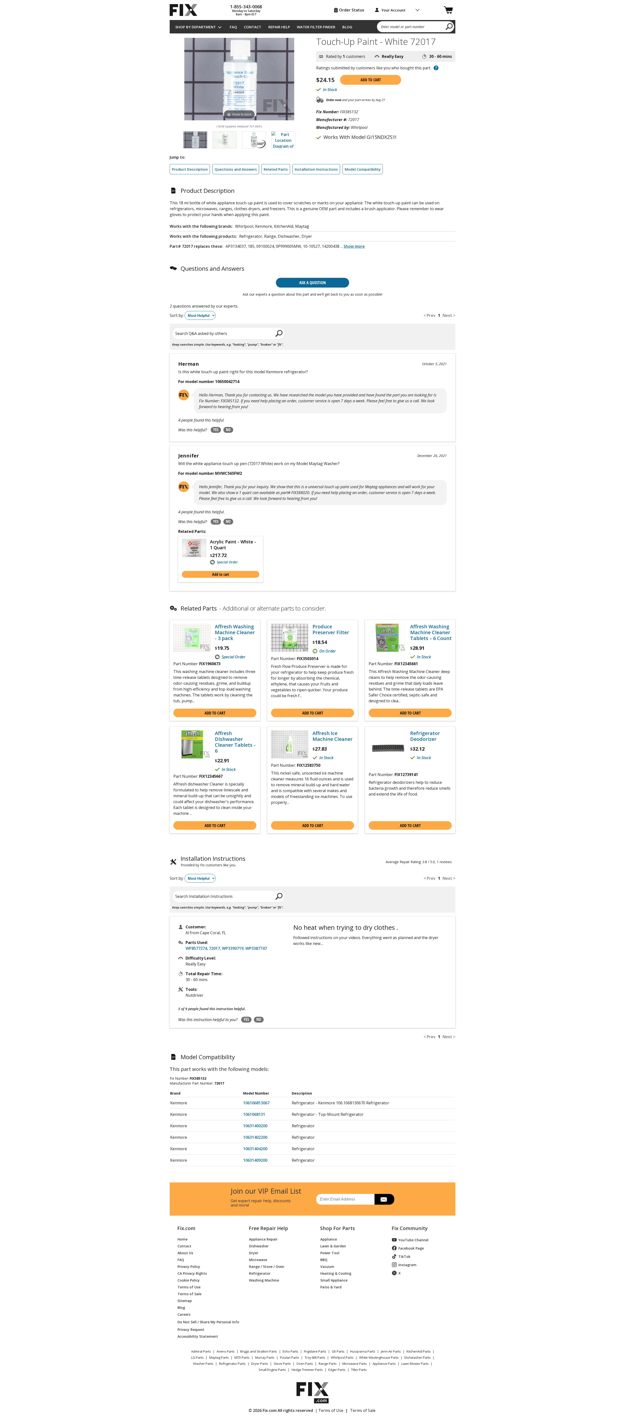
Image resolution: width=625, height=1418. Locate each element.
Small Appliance (333, 1280)
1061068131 (254, 1114)
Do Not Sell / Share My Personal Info (206, 1322)
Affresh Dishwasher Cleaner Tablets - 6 (235, 742)
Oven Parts (304, 1363)
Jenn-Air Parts (391, 1351)
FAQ (233, 26)
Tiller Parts (359, 1369)
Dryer (253, 1252)
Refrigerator (260, 1273)
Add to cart (371, 80)
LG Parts (197, 1357)
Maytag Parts (219, 1357)
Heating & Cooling (335, 1273)
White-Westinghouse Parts (379, 1357)
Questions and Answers (236, 169)
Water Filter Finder (316, 26)
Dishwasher (259, 1245)
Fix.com (186, 1228)
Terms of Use (188, 1286)
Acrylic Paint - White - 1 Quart (233, 544)
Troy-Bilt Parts (315, 1357)
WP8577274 (196, 948)
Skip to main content (312, 12)
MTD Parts (242, 1357)
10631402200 (255, 1137)
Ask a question (312, 282)
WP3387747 (256, 948)
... (352, 246)
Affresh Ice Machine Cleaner (332, 736)
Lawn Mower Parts (415, 1363)
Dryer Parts (259, 1363)
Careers (183, 1314)
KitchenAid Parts (418, 1351)
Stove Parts (282, 1363)
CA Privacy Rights (192, 1273)
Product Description (190, 169)
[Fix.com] (185, 10)
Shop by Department (195, 26)
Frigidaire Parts (315, 1351)
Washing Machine (264, 1280)
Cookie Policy (188, 1280)
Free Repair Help (268, 1228)
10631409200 (255, 1160)
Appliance (328, 1239)
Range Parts (328, 1363)
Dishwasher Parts (417, 1357)
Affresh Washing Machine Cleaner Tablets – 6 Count (431, 632)
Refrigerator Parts (232, 1363)
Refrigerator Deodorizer (425, 736)
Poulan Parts (289, 1357)
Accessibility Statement (197, 1336)
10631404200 (255, 1148)
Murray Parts (264, 1357)
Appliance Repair (263, 1239)
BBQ (323, 1259)
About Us (185, 1252)
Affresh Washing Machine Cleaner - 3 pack (235, 632)
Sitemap (184, 1300)
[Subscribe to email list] (384, 1199)
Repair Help (279, 26)
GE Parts (338, 1351)
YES (216, 429)
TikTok (404, 1256)
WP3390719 (232, 948)
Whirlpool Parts (342, 1357)
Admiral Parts (201, 1351)
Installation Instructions (316, 169)
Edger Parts (336, 1369)
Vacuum (327, 1266)
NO (228, 429)
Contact (252, 26)
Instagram (407, 1265)
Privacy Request (190, 1329)
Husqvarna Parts (362, 1351)
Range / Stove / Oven (266, 1266)
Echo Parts (290, 1351)
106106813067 (256, 1103)
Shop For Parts (337, 1228)
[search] (449, 26)
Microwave (258, 1259)
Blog (347, 26)
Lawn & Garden (333, 1245)
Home (182, 1239)
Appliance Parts (384, 1363)
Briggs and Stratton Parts (258, 1351)
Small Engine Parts (272, 1369)
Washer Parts (203, 1363)
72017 (214, 948)
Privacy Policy (188, 1266)
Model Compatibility (363, 169)
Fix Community (410, 1228)
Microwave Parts (354, 1363)
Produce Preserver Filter (330, 629)
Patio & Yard (331, 1286)
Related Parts (276, 169)
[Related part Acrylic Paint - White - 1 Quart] (196, 552)
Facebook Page (411, 1248)
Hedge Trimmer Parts (307, 1369)
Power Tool (329, 1252)
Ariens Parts (226, 1351)
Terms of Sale (189, 1293)
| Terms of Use (329, 1410)
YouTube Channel (413, 1240)
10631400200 (255, 1125)
